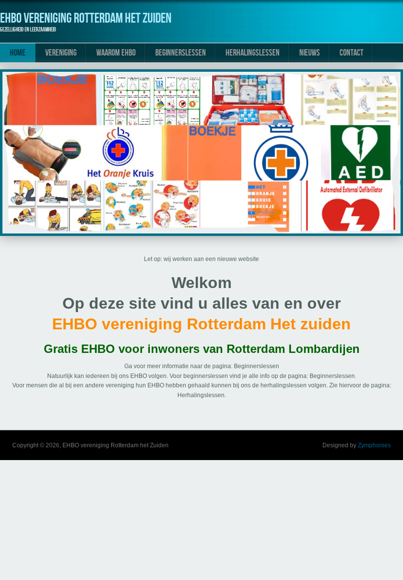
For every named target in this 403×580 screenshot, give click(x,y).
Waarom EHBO (116, 53)
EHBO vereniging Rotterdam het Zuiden (86, 18)
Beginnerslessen (180, 53)
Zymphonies (374, 445)
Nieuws (309, 53)
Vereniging (61, 53)
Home (18, 53)
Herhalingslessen (253, 53)
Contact (351, 53)
